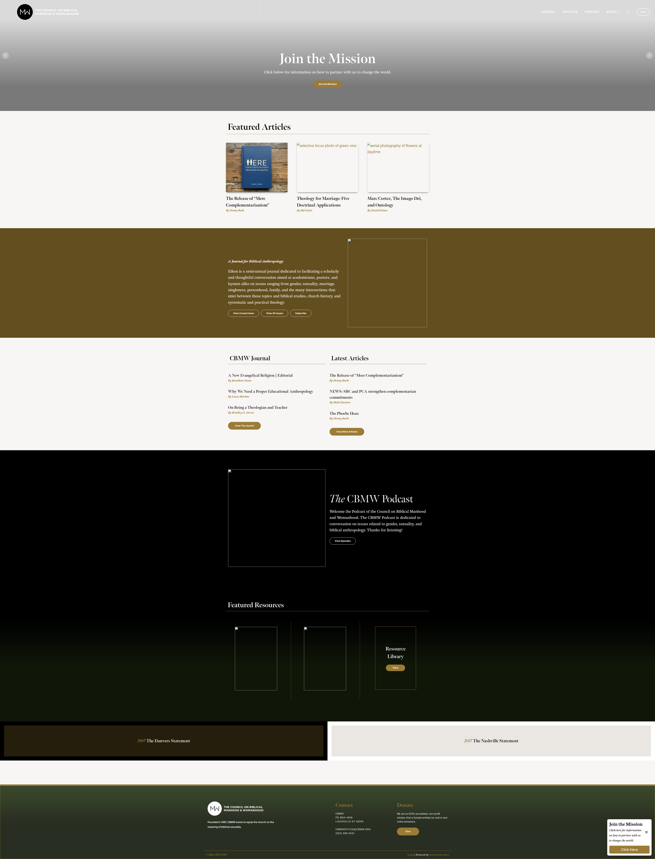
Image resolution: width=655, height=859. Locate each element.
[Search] (628, 12)
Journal (548, 11)
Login (410, 854)
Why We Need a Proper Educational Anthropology (270, 391)
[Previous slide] (5, 55)
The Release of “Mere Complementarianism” (367, 375)
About (611, 11)
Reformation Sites (439, 854)
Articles (570, 11)
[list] (327, 55)
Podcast (592, 11)
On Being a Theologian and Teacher (257, 407)
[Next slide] (649, 55)
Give (643, 11)
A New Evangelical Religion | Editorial (260, 375)
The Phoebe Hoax (344, 413)
